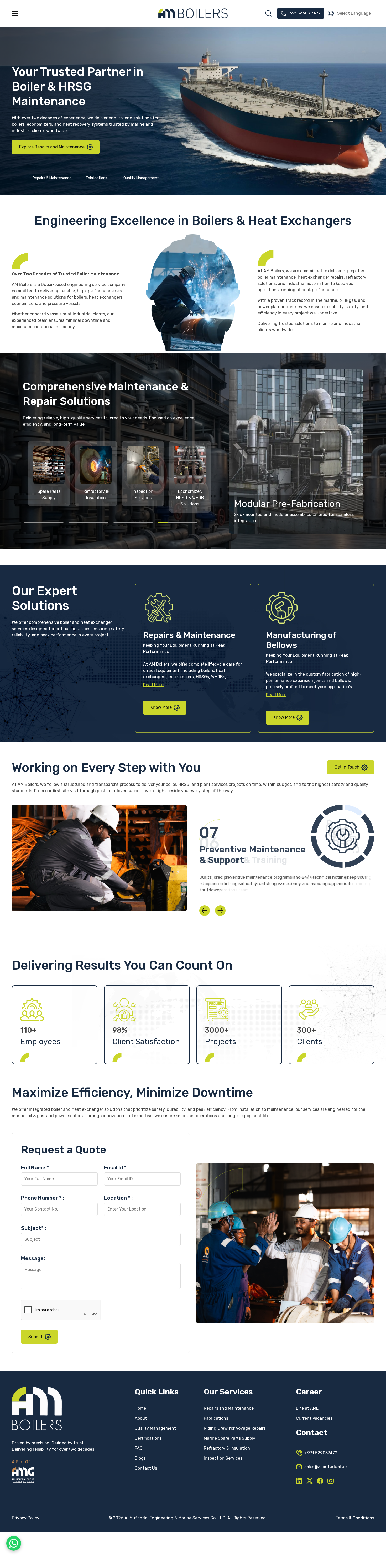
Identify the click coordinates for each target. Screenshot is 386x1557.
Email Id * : (116, 1167)
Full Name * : (36, 1167)
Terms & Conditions (355, 1517)
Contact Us (146, 1468)
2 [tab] (96, 174)
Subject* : (33, 1228)
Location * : (118, 1198)
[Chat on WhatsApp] (13, 1541)
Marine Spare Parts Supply (229, 1438)
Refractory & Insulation (227, 1448)
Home (140, 1408)
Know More (161, 707)
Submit (35, 1336)
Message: (33, 1258)
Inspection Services (223, 1458)
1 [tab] (52, 174)
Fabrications (216, 1418)
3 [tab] (141, 174)
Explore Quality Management (47, 132)
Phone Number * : (42, 1198)
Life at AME (307, 1408)
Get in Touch (348, 767)
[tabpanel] (49, 473)
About (141, 1418)
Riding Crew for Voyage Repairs (235, 1428)
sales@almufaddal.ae (325, 1466)
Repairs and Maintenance (229, 1408)
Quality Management (155, 1428)
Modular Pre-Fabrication (287, 503)
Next (220, 910)
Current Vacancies (314, 1418)
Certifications (148, 1438)
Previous (204, 910)
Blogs (140, 1458)
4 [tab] (177, 522)
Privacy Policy (25, 1517)
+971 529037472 (320, 1452)
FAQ (139, 1448)
